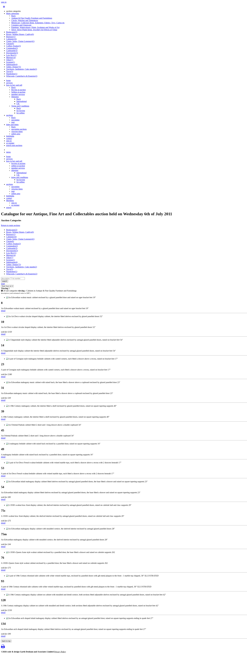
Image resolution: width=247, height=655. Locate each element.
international (21, 173)
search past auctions (14, 145)
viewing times (17, 131)
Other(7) (9, 60)
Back (13, 16)
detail (3, 311)
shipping (14, 170)
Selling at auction (18, 92)
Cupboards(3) (11, 50)
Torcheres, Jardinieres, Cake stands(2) (21, 69)
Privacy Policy (60, 652)
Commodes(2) (12, 48)
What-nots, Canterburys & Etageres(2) (21, 76)
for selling (20, 113)
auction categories (13, 11)
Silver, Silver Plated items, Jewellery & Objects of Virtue (34, 30)
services (9, 83)
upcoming (15, 120)
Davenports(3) (12, 53)
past (13, 122)
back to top (6, 641)
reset (3, 284)
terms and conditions (19, 177)
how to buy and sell (14, 85)
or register (10, 143)
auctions (9, 115)
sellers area (15, 134)
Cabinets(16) (11, 39)
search (8, 207)
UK (18, 104)
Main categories (12, 13)
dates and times (12, 124)
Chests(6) (10, 44)
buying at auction (18, 163)
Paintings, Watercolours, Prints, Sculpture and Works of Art (35, 27)
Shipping (15, 97)
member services (18, 94)
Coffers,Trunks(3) (13, 46)
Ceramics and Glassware (21, 25)
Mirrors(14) (11, 57)
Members (10, 200)
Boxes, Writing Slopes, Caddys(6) (20, 34)
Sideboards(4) (11, 64)
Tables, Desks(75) (13, 67)
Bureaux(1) (10, 37)
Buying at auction (18, 90)
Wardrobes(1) (11, 74)
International (21, 101)
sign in (3, 2)
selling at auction (18, 166)
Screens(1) (10, 62)
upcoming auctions (19, 129)
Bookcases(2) (11, 32)
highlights (10, 136)
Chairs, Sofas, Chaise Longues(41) (20, 41)
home (8, 80)
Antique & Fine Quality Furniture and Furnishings (31, 18)
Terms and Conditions (20, 106)
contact (9, 138)
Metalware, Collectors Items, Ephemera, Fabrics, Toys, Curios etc (38, 23)
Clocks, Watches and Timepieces (24, 20)
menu (8, 152)
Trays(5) (9, 71)
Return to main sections (10, 225)
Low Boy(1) (11, 55)
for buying (20, 111)
